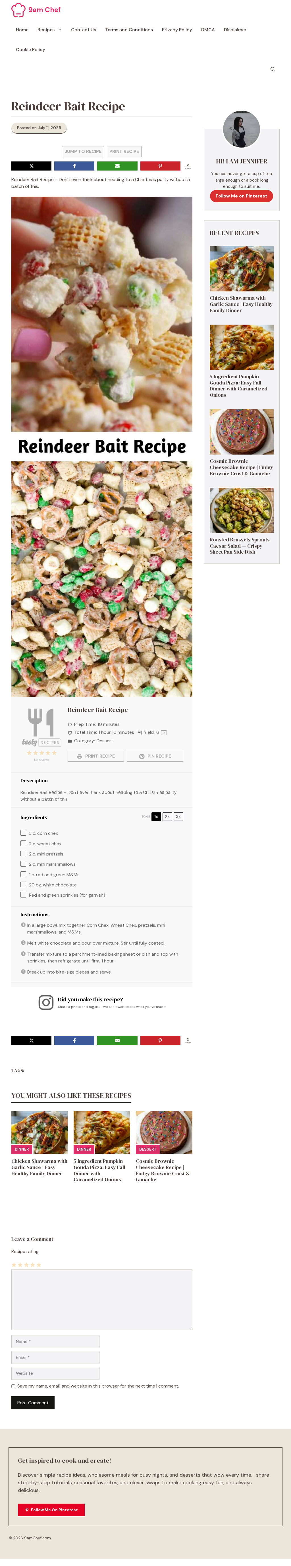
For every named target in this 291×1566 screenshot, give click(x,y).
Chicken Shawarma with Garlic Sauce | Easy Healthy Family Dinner (39, 1167)
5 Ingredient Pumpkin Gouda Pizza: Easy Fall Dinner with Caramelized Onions (99, 1170)
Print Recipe (124, 151)
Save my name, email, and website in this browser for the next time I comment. (98, 1386)
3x (178, 816)
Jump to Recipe (83, 151)
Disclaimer (235, 30)
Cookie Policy (30, 49)
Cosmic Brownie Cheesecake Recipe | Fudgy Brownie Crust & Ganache (163, 1170)
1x (156, 816)
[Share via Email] (117, 166)
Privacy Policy (177, 30)
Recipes (46, 30)
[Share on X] (31, 166)
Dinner (22, 1149)
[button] (273, 69)
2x (167, 816)
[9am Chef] (18, 10)
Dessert (147, 1149)
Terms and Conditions (129, 30)
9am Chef (44, 9)
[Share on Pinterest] (160, 166)
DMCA (208, 30)
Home (22, 30)
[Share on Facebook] (74, 166)
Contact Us (83, 30)
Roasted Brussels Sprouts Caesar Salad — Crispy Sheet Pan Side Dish (240, 545)
